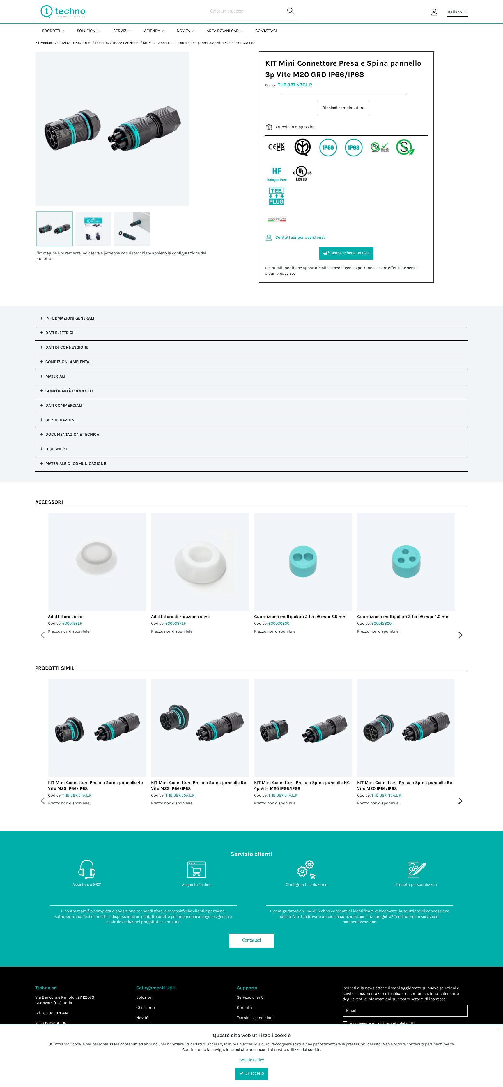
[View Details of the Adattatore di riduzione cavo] (200, 562)
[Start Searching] (291, 11)
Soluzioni (144, 997)
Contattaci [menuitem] (266, 30)
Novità (142, 1017)
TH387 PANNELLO (126, 43)
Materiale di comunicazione (75, 463)
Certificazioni (60, 419)
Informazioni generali (69, 318)
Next (460, 635)
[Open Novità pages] (195, 31)
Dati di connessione (66, 347)
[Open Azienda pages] (165, 31)
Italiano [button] (455, 12)
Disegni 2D (56, 449)
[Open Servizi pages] (132, 31)
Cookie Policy (251, 1059)
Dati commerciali (63, 405)
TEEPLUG (102, 43)
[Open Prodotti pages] (65, 31)
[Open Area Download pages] (243, 31)
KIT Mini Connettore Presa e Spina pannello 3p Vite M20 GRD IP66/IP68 (199, 43)
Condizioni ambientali (69, 361)
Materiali (55, 376)
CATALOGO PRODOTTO (74, 43)
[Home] (63, 11)
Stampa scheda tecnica (348, 253)
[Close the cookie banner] (497, 1029)
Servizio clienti (250, 997)
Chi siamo (145, 1007)
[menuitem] (52, 31)
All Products (44, 43)
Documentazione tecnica (72, 434)
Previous (42, 635)
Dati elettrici (59, 332)
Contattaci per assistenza (300, 237)
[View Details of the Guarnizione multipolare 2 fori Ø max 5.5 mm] (303, 562)
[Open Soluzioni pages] (101, 31)
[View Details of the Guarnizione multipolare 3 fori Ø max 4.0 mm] (406, 562)
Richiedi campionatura (343, 107)
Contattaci (251, 940)
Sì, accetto (254, 1074)
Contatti (244, 1007)
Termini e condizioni (255, 1017)
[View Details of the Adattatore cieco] (97, 562)
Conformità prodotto (69, 390)
